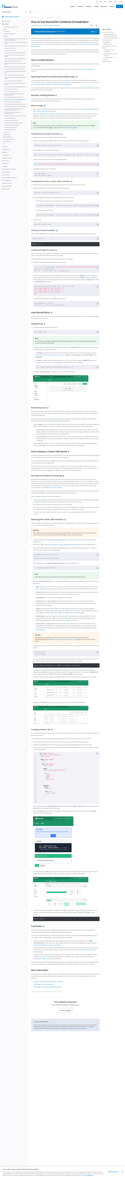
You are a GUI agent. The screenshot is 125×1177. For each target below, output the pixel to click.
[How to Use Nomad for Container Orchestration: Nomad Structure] (47, 407)
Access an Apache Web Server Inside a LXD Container (15, 46)
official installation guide (59, 540)
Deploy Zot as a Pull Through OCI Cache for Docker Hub (15, 64)
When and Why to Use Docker (10, 127)
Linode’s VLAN (38, 502)
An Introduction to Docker (10, 48)
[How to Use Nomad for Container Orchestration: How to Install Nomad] (53, 59)
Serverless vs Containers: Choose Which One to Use (15, 115)
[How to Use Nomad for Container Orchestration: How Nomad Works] (51, 312)
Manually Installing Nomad (110, 38)
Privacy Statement (88, 1175)
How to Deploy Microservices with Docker (13, 81)
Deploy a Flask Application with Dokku (12, 61)
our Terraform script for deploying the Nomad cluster (65, 544)
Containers (58, 17)
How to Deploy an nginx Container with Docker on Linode (15, 78)
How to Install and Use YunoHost (10, 27)
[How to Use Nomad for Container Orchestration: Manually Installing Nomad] (55, 95)
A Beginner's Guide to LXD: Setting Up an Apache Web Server (15, 43)
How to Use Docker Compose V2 (11, 91)
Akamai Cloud (34, 17)
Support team (64, 1028)
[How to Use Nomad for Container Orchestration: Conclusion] (43, 926)
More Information (106, 61)
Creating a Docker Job (109, 57)
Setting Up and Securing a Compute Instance (52, 114)
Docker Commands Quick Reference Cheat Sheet (14, 66)
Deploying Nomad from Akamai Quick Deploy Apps (110, 35)
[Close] (122, 1171)
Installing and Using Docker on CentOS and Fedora (15, 104)
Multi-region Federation (45, 958)
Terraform (73, 479)
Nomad (33, 38)
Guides (42, 17)
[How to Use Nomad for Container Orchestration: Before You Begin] (44, 105)
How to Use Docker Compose (10, 89)
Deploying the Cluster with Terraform (110, 54)
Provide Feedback (65, 1010)
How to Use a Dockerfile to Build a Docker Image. (14, 86)
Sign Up (93, 31)
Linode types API (40, 630)
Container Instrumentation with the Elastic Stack (14, 52)
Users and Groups (68, 127)
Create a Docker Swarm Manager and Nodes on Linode (14, 55)
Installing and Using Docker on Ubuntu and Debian (15, 106)
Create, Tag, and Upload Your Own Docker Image (14, 58)
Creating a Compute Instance (44, 111)
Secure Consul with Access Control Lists (85, 950)
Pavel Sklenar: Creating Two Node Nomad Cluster (47, 987)
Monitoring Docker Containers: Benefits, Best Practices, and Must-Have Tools (14, 109)
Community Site (81, 1028)
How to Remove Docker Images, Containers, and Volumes (14, 84)
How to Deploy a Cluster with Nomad (84, 69)
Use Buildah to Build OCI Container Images (13, 122)
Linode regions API (59, 610)
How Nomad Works (87, 88)
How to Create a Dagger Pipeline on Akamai (13, 75)
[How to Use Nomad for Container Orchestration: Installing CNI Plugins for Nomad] (56, 250)
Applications (50, 17)
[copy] (98, 145)
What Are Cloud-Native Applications (12, 125)
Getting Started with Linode (91, 109)
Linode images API (65, 618)
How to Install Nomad (107, 32)
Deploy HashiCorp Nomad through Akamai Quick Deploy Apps (53, 84)
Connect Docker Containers (10, 50)
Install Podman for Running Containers (12, 101)
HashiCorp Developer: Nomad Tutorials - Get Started (48, 981)
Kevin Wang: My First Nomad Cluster (44, 984)
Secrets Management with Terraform (63, 639)
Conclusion (105, 59)
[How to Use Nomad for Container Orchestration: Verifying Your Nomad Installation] (56, 230)
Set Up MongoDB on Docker (10, 118)
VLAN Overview (77, 613)
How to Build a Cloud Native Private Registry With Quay (15, 72)
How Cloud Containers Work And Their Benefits (14, 69)
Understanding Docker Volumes (11, 120)
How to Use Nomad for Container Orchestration (14, 99)
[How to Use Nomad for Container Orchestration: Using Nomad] (44, 323)
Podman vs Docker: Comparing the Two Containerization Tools (13, 113)
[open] (25, 21)
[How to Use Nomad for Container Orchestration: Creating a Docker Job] (51, 729)
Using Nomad (107, 42)
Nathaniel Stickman (54, 25)
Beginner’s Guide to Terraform (53, 487)
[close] (26, 12)
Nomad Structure (108, 44)
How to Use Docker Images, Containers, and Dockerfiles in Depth (13, 94)
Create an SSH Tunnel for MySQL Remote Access (49, 355)
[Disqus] (65, 1056)
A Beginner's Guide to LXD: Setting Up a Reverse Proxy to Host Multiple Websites (15, 39)
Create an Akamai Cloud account (44, 31)
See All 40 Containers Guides (10, 129)
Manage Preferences (113, 1171)
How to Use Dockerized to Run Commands (13, 97)
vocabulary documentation (61, 421)
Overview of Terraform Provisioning (109, 50)
